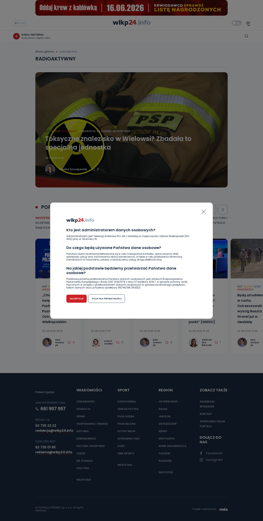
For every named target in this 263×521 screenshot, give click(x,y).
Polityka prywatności (106, 298)
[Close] (203, 211)
